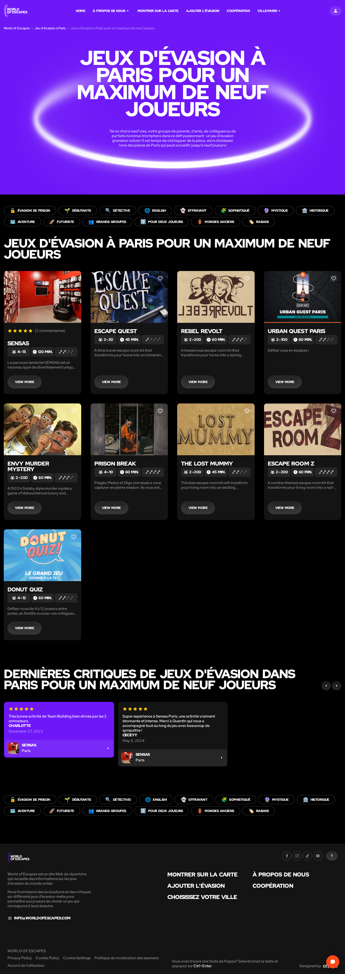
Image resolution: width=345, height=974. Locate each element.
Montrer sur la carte (158, 11)
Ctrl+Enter (202, 965)
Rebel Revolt (201, 331)
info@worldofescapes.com (42, 918)
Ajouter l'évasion (202, 11)
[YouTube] (317, 856)
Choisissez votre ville (202, 897)
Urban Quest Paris (296, 331)
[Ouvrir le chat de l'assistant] (332, 961)
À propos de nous (109, 11)
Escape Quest (115, 331)
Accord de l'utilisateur (26, 965)
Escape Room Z (291, 463)
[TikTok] (307, 856)
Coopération (238, 11)
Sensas (18, 343)
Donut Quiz (25, 589)
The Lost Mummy (207, 463)
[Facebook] (286, 856)
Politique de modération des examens (126, 957)
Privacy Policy (20, 957)
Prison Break (115, 463)
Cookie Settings (77, 957)
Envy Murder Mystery (28, 466)
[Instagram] (297, 856)
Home (80, 11)
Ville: (267, 11)
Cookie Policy (47, 957)
